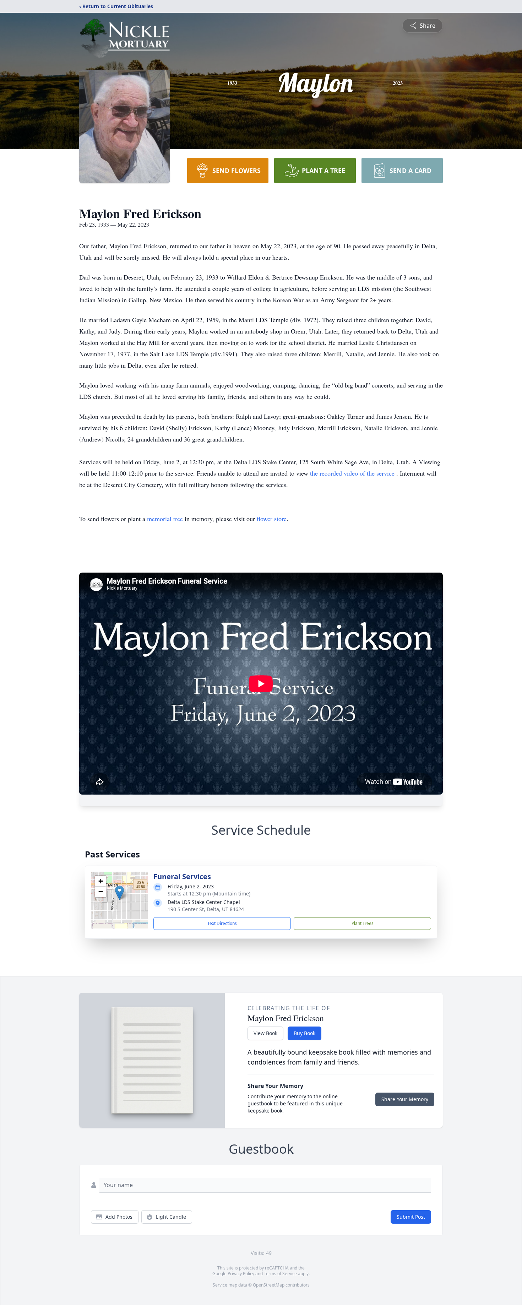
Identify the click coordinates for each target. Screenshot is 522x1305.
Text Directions (222, 923)
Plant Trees (363, 923)
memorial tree (165, 518)
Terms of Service (280, 1274)
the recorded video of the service (353, 473)
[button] (119, 893)
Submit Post (411, 1216)
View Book (265, 1033)
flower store (272, 518)
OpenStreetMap (268, 1285)
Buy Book (304, 1033)
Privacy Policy (241, 1274)
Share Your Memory (404, 1099)
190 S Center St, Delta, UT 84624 (206, 909)
